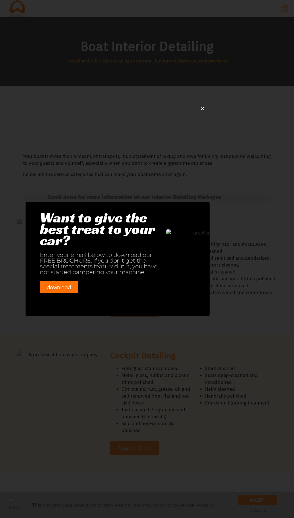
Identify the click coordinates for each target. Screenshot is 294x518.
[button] (202, 108)
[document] (147, 259)
